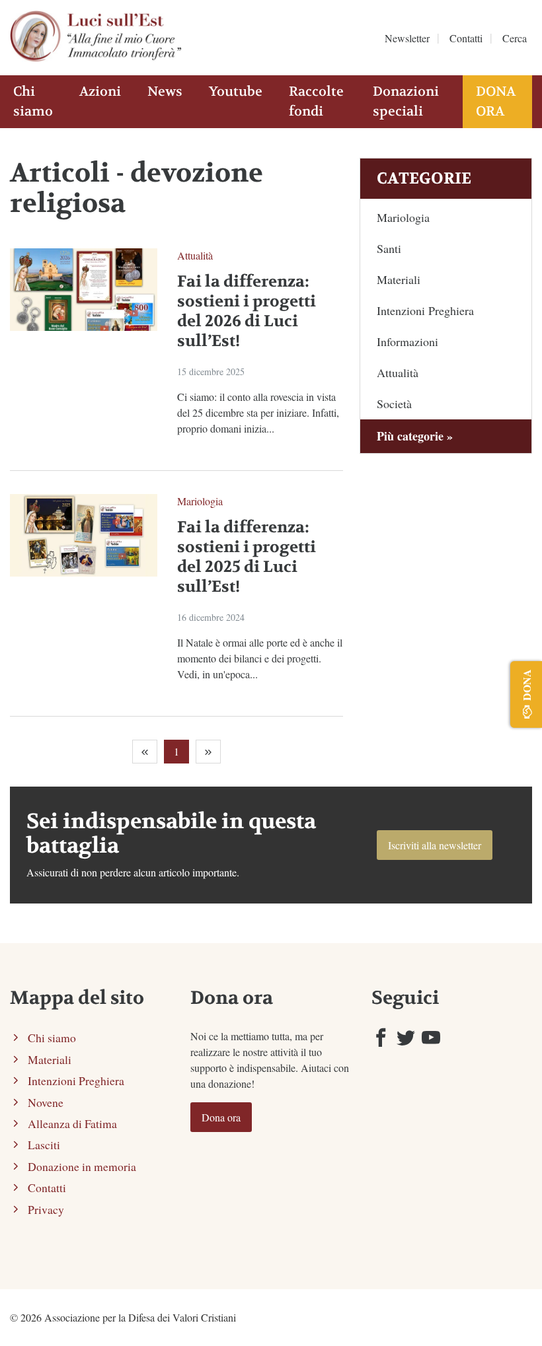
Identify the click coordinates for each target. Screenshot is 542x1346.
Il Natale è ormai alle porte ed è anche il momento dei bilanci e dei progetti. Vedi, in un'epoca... (259, 658)
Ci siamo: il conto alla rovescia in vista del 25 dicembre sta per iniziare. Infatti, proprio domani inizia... (258, 412)
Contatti (466, 38)
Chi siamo (33, 101)
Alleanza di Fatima (72, 1123)
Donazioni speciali (406, 101)
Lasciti (44, 1144)
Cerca (514, 38)
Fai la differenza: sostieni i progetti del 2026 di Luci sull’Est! (246, 311)
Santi (389, 248)
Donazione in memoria (82, 1166)
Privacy (46, 1209)
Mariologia (200, 501)
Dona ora (496, 101)
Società (394, 403)
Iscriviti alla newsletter (434, 845)
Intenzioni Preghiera (425, 310)
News (164, 91)
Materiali (398, 279)
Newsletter (407, 38)
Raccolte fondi (316, 101)
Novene (45, 1102)
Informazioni (407, 341)
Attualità (195, 255)
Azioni (100, 91)
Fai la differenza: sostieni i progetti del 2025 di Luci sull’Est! (246, 557)
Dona (526, 685)
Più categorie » (415, 435)
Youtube (235, 91)
